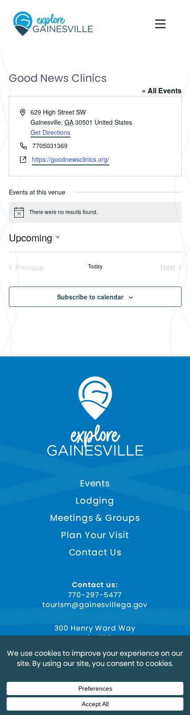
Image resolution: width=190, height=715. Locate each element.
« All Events (162, 90)
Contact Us (95, 552)
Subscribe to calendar (90, 296)
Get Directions (50, 132)
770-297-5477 (95, 595)
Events (95, 483)
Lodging (95, 500)
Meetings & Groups (95, 518)
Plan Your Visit (95, 535)
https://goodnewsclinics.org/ (70, 159)
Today (95, 266)
